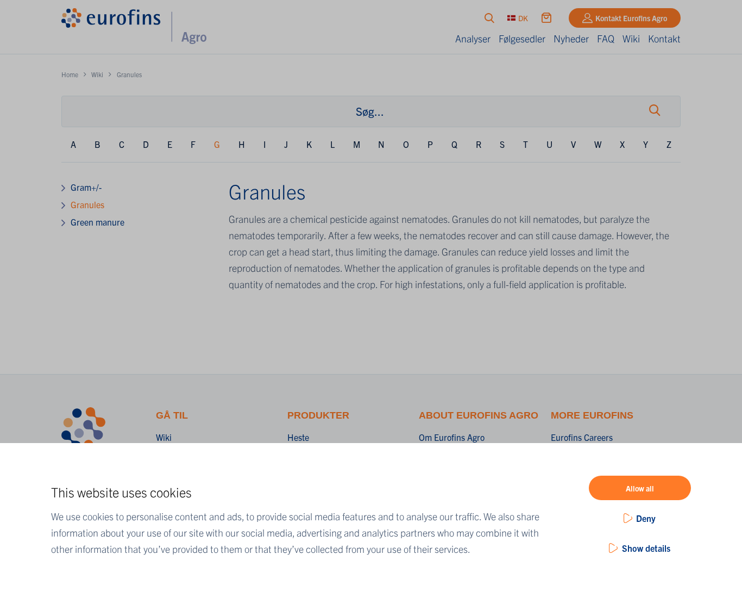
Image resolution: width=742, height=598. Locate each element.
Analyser (473, 38)
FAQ (605, 38)
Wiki (631, 38)
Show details (646, 548)
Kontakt (664, 38)
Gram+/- (86, 187)
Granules (87, 204)
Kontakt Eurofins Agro (631, 18)
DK (523, 18)
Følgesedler (522, 38)
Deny (646, 518)
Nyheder (571, 38)
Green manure (97, 221)
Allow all (640, 488)
